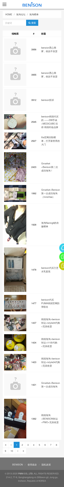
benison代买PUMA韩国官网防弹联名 (50, 303)
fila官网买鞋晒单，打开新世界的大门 (50, 141)
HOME (8, 14)
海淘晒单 (34, 14)
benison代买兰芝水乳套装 (49, 269)
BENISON (17, 464)
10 (11, 450)
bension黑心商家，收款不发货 (49, 49)
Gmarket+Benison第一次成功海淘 (50, 384)
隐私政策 (46, 464)
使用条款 (32, 464)
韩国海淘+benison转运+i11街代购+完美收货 (50, 342)
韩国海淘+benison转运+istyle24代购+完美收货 (50, 322)
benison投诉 (47, 100)
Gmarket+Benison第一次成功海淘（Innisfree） (50, 193)
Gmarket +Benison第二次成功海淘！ (49, 167)
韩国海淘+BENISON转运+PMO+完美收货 (50, 418)
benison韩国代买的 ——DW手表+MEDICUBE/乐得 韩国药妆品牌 (49, 122)
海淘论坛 (20, 14)
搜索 (33, 22)
